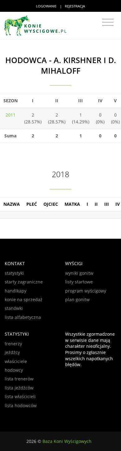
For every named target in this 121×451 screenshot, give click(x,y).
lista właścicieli (20, 396)
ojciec (50, 204)
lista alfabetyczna (23, 317)
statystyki (14, 273)
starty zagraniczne (24, 282)
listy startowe (79, 282)
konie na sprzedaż (24, 299)
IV (117, 204)
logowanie (46, 6)
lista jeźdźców (19, 388)
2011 (11, 115)
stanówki (14, 308)
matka (72, 204)
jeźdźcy (12, 352)
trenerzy (13, 344)
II (96, 204)
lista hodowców (21, 405)
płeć (31, 204)
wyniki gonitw (79, 273)
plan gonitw (77, 299)
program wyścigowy (85, 291)
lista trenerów (19, 379)
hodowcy (14, 370)
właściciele (16, 361)
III (106, 204)
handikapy (15, 291)
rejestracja (75, 6)
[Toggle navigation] (108, 22)
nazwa (11, 204)
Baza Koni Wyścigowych (67, 441)
